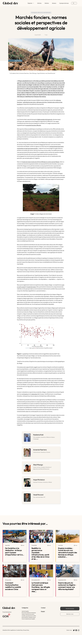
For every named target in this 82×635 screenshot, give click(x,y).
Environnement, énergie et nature (29, 617)
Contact (43, 607)
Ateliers (47, 3)
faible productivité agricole (44, 119)
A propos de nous (64, 3)
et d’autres (25, 394)
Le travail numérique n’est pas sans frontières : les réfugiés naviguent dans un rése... (41, 587)
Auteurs (54, 3)
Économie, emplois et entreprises (41, 12)
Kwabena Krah (38, 435)
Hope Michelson (39, 480)
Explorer (30, 3)
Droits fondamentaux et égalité (28, 618)
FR (73, 3)
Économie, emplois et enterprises (29, 612)
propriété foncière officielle (33, 125)
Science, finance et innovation (28, 614)
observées (34, 394)
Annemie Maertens (40, 450)
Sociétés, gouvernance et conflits (29, 615)
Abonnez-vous (69, 614)
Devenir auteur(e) (70, 608)
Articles (39, 3)
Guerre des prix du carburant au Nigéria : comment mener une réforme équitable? (67, 586)
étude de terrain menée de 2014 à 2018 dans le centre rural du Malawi (40, 162)
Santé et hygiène (25, 611)
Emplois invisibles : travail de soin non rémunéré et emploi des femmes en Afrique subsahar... (67, 552)
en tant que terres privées (31, 148)
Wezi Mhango (38, 465)
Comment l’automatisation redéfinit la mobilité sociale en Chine (13, 586)
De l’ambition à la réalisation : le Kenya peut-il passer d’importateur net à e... (14, 551)
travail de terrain (31, 287)
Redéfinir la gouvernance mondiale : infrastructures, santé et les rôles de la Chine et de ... (40, 553)
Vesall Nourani (38, 495)
